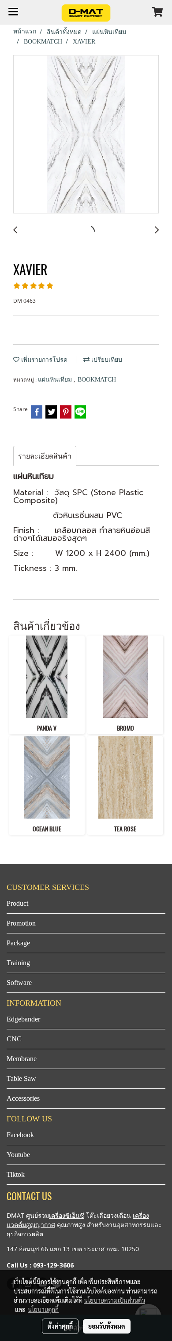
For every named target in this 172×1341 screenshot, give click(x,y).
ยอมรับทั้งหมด (106, 1326)
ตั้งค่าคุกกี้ (60, 1326)
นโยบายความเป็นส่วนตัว (114, 1300)
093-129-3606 (53, 1265)
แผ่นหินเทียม (56, 379)
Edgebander (23, 1019)
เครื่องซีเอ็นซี (66, 1215)
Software (19, 982)
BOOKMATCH (97, 379)
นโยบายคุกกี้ (43, 1309)
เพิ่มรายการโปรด (43, 359)
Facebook (20, 1135)
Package (18, 943)
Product (17, 903)
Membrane (22, 1058)
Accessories (23, 1098)
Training (18, 962)
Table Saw (21, 1078)
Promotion (21, 923)
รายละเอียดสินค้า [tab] (44, 456)
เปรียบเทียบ (106, 359)
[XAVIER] (86, 134)
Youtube (18, 1154)
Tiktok (16, 1174)
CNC (14, 1039)
